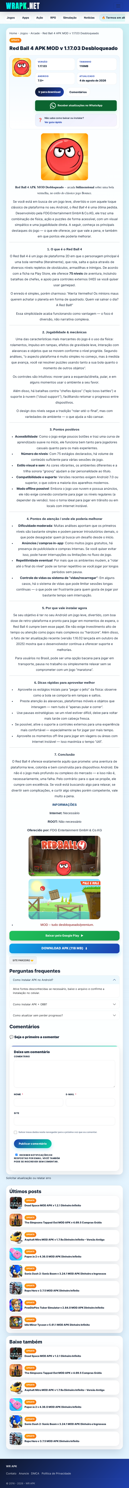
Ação (39, 17)
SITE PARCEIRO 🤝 (23, 960)
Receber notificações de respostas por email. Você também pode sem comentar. (37, 1158)
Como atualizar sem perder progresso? (38, 1015)
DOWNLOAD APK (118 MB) (62, 948)
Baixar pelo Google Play (62, 935)
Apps (25, 17)
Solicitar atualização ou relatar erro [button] (28, 1178)
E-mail (71, 1094)
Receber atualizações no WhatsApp (80, 105)
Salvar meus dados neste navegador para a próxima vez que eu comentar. (57, 1132)
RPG (53, 17)
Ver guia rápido (53, 122)
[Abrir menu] (118, 6)
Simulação (70, 17)
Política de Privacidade (56, 1473)
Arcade (35, 33)
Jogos (11, 17)
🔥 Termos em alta (114, 17)
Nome (18, 1094)
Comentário (22, 1056)
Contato (11, 1473)
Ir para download (49, 92)
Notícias (89, 17)
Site (16, 1113)
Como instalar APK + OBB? (30, 1004)
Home (13, 33)
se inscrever (29, 1161)
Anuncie (24, 1473)
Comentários (78, 92)
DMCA (35, 1473)
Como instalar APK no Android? (33, 979)
